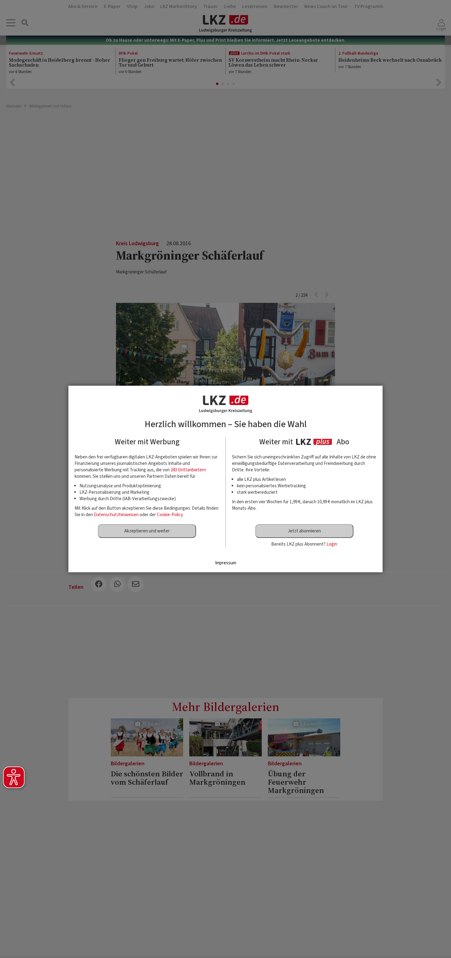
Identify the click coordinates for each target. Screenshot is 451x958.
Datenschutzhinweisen (116, 515)
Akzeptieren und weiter (147, 531)
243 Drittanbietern (188, 470)
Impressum (225, 563)
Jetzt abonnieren (304, 531)
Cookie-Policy (170, 515)
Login (331, 544)
